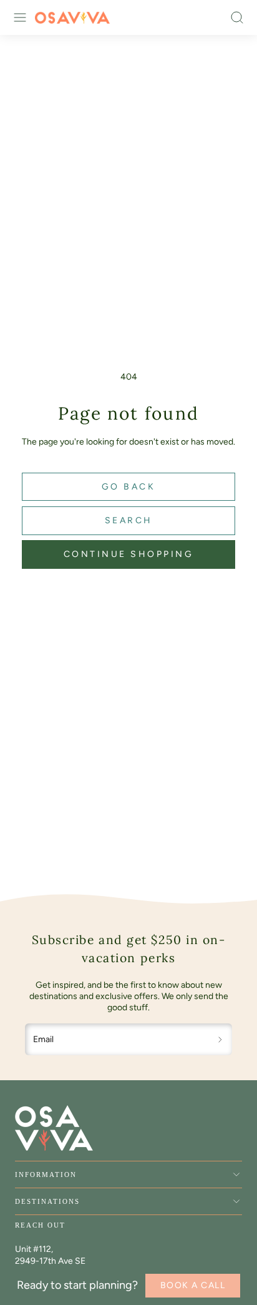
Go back (129, 486)
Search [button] (129, 520)
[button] (20, 17)
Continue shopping (129, 554)
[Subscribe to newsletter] (220, 1039)
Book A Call (193, 1285)
